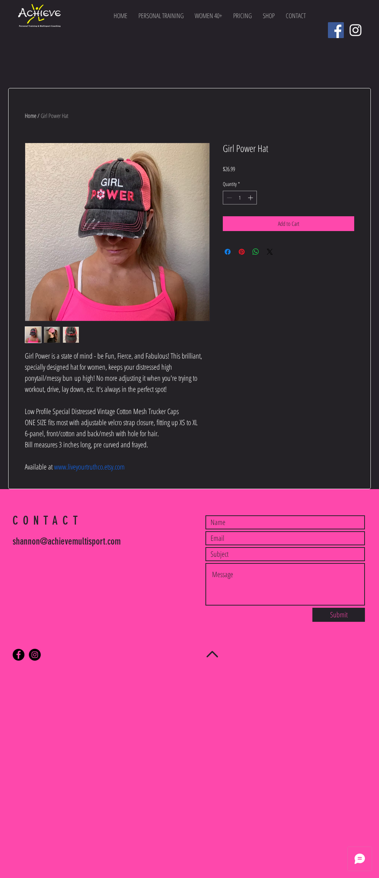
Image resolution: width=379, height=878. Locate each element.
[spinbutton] (239, 197)
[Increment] (251, 197)
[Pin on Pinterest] (241, 251)
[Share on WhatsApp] (255, 251)
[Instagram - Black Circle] (35, 655)
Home (30, 116)
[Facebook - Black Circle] (18, 655)
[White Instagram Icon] (355, 30)
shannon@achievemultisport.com (67, 541)
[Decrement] (228, 197)
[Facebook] (336, 30)
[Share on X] (269, 251)
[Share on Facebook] (227, 251)
